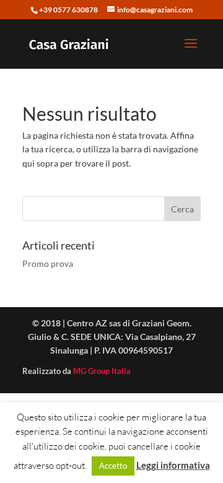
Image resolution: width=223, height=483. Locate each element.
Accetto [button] (113, 466)
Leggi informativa (173, 465)
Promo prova (47, 263)
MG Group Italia (102, 371)
